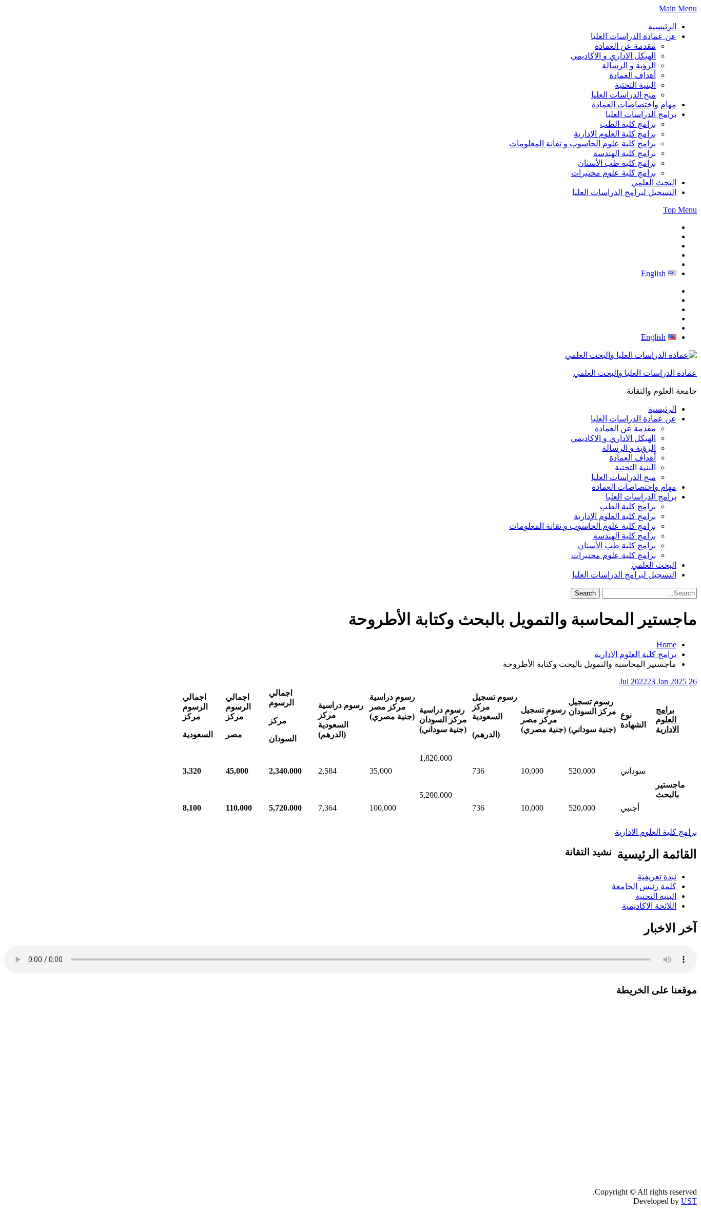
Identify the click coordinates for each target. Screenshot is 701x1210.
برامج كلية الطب (628, 124)
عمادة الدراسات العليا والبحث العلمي (635, 373)
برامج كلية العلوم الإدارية (615, 133)
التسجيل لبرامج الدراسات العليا (624, 192)
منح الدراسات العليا (623, 94)
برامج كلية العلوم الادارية (656, 832)
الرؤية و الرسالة (629, 65)
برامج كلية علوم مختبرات (613, 172)
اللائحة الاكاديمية (649, 905)
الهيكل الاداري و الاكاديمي (613, 55)
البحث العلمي (653, 182)
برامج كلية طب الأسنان (617, 163)
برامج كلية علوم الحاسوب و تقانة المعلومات (582, 143)
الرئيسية (662, 26)
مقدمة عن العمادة (625, 46)
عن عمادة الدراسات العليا (633, 36)
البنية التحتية (635, 85)
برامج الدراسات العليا (641, 114)
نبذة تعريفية (656, 876)
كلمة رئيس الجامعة (644, 886)
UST (689, 1201)
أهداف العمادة (632, 75)
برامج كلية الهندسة (624, 153)
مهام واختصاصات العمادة (634, 104)
